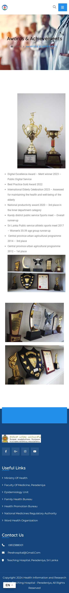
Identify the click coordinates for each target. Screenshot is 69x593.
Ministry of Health (15, 478)
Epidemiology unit (16, 492)
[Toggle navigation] (62, 7)
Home (18, 46)
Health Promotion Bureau (21, 506)
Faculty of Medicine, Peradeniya (24, 485)
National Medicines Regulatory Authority (30, 513)
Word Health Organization (21, 520)
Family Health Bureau (18, 499)
